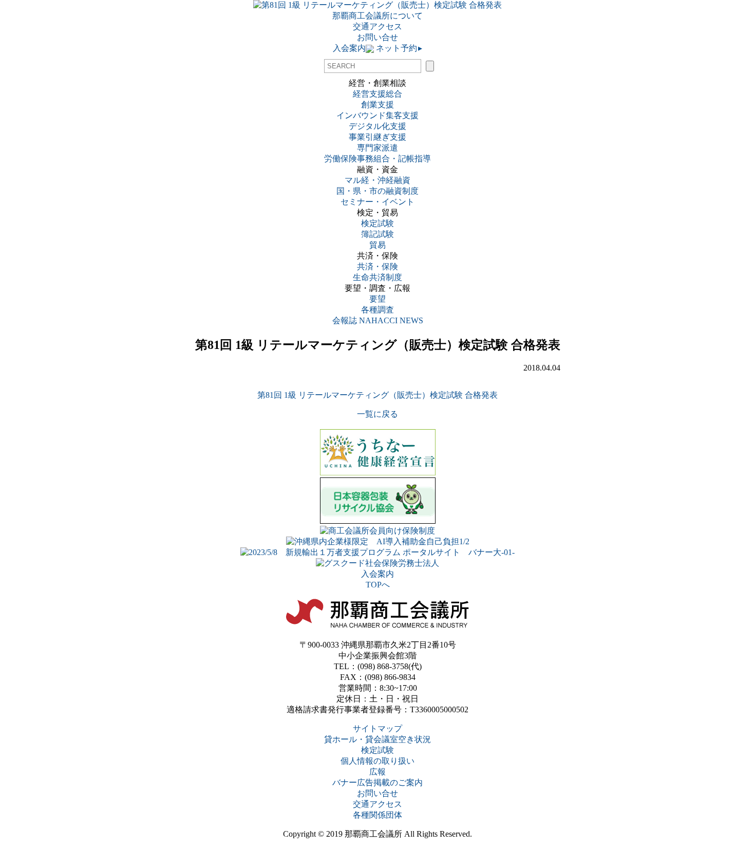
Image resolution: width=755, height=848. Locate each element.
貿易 (377, 245)
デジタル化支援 (377, 126)
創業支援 (377, 104)
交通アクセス (377, 26)
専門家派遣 (377, 147)
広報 (377, 771)
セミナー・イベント (377, 201)
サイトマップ (377, 728)
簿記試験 (377, 234)
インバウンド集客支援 (377, 115)
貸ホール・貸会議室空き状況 (377, 739)
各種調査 (381, 309)
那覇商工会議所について (377, 15)
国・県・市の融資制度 (377, 191)
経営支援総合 (377, 93)
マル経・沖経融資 (377, 180)
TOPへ (378, 584)
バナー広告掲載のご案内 (377, 782)
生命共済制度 (377, 277)
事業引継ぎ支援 (377, 137)
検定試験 (377, 223)
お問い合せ (377, 37)
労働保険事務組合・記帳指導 (377, 158)
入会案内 (349, 48)
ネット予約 (398, 48)
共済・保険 (377, 266)
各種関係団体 (377, 814)
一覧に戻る (377, 414)
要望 (377, 298)
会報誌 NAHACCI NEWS (377, 320)
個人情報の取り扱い (377, 761)
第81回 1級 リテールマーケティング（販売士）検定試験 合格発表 (377, 395)
